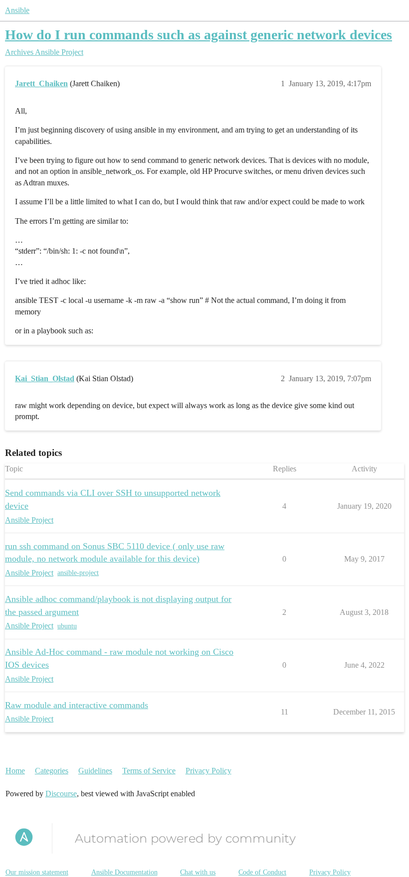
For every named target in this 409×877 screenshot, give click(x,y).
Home (15, 770)
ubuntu (67, 626)
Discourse (61, 793)
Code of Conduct (262, 872)
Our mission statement (36, 872)
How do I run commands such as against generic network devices (198, 34)
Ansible (17, 10)
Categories (51, 770)
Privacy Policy (208, 770)
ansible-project (78, 573)
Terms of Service (149, 770)
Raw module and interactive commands (76, 705)
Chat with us (197, 872)
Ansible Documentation (124, 872)
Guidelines (95, 770)
